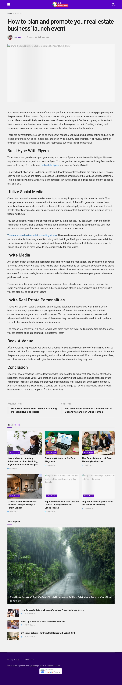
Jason (19, 37)
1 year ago (13, 468)
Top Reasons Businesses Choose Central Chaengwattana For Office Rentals (62, 504)
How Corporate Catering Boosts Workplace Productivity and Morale (52, 610)
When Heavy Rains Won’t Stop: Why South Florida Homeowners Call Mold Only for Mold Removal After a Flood (61, 597)
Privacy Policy (13, 659)
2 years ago (32, 37)
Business (19, 14)
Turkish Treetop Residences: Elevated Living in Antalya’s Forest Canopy (22, 504)
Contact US (29, 659)
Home (9, 14)
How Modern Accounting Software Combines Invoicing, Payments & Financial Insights (22, 461)
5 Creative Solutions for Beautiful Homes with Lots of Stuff (48, 633)
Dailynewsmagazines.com (18, 666)
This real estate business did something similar (32, 235)
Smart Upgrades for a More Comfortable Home (43, 621)
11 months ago (28, 614)
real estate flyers (50, 165)
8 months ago (17, 601)
